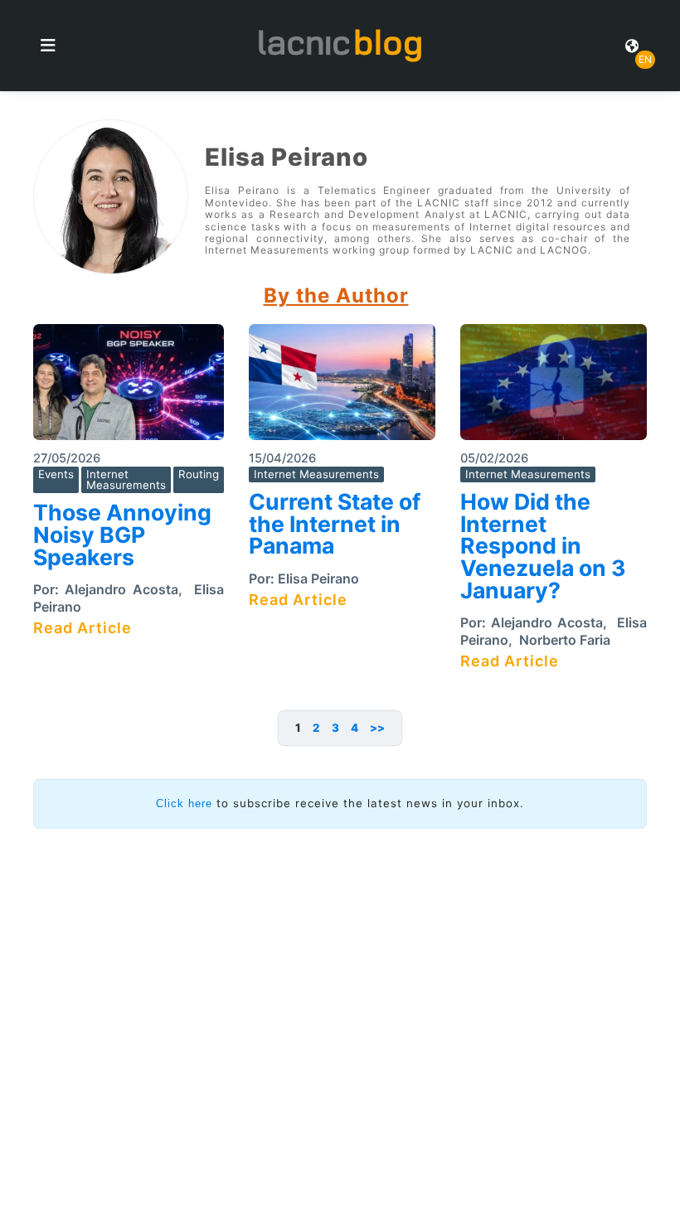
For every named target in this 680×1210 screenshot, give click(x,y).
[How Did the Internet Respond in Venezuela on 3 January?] (553, 387)
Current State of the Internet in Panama (334, 523)
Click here (184, 803)
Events (56, 474)
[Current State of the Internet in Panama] (342, 387)
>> (377, 727)
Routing (198, 474)
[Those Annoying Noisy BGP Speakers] (128, 387)
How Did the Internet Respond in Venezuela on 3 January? (543, 545)
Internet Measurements (126, 479)
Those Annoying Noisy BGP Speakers (122, 534)
